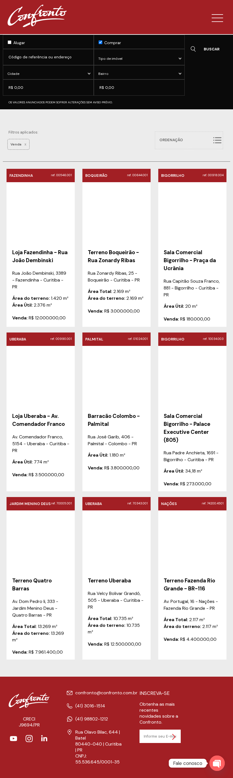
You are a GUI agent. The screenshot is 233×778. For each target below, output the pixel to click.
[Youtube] (13, 741)
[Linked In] (44, 741)
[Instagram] (29, 741)
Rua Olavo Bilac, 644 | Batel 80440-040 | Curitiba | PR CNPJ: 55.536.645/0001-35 (98, 747)
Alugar (18, 42)
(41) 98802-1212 (91, 719)
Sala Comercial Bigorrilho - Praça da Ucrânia (190, 260)
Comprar (112, 42)
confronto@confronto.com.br (106, 693)
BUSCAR (212, 49)
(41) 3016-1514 (90, 706)
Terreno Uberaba (109, 580)
